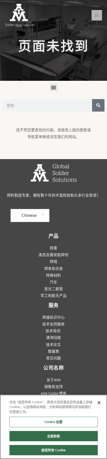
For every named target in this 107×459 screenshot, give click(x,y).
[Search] (98, 105)
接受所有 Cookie (53, 450)
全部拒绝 (53, 436)
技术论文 (53, 344)
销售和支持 (53, 386)
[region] (53, 427)
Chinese (29, 215)
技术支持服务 (53, 323)
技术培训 (53, 330)
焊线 (53, 261)
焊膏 (53, 247)
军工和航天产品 (54, 295)
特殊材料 (53, 275)
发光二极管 (53, 288)
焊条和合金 (53, 268)
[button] (54, 87)
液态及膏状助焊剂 (53, 254)
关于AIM (53, 379)
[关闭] (99, 402)
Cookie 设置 (53, 421)
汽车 (53, 281)
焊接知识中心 (53, 317)
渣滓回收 (53, 337)
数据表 (53, 351)
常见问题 (53, 357)
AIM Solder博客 (53, 393)
